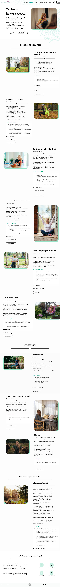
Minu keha (38, 85)
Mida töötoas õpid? (8, 319)
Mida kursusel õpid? (39, 269)
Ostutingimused (12, 584)
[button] (27, 3)
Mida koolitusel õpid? (11, 122)
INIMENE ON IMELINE (40, 548)
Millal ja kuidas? (10, 136)
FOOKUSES (37, 526)
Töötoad (55, 460)
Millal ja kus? (38, 87)
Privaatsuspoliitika (6, 584)
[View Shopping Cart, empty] (54, 2)
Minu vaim (38, 75)
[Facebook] (43, 584)
